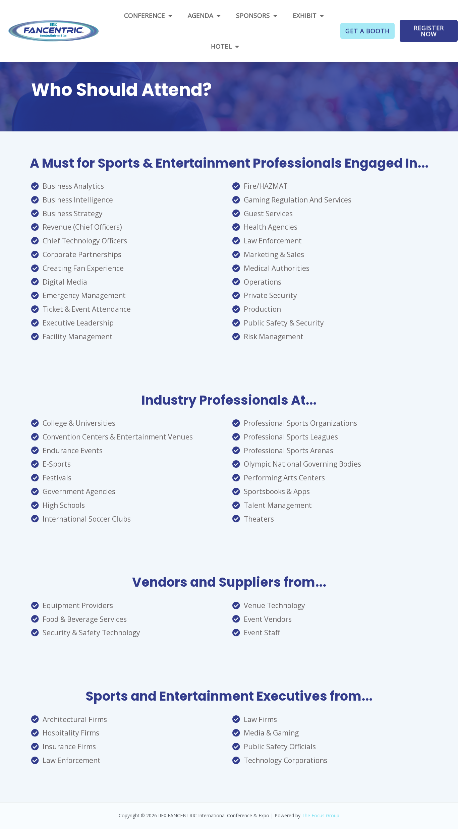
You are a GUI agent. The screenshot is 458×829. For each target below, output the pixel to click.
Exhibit (305, 15)
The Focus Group (320, 815)
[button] (367, 31)
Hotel (221, 46)
